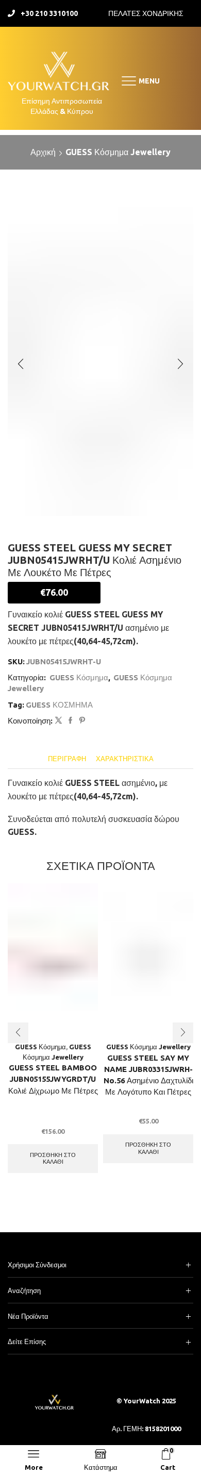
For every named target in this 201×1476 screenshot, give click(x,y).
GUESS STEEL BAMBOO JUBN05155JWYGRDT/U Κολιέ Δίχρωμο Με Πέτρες (53, 1079)
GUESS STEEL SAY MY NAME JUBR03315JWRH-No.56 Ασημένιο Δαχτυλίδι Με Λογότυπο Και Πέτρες (148, 1075)
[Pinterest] (81, 720)
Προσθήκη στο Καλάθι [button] (53, 1158)
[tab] (67, 758)
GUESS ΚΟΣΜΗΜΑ (59, 704)
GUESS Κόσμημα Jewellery (118, 152)
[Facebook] (70, 720)
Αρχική (43, 152)
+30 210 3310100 (49, 13)
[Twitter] (58, 720)
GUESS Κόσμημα (78, 677)
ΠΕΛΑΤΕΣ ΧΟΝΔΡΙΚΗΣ (145, 13)
